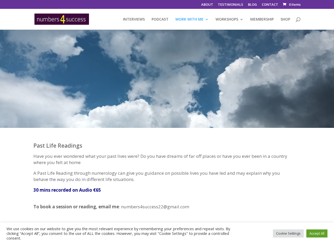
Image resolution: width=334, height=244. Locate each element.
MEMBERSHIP (262, 19)
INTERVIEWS (134, 19)
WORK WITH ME (189, 19)
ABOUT (207, 5)
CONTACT (270, 5)
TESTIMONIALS (230, 5)
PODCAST (160, 19)
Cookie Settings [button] (288, 233)
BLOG (252, 5)
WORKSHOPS (227, 19)
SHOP (285, 19)
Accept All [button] (316, 233)
